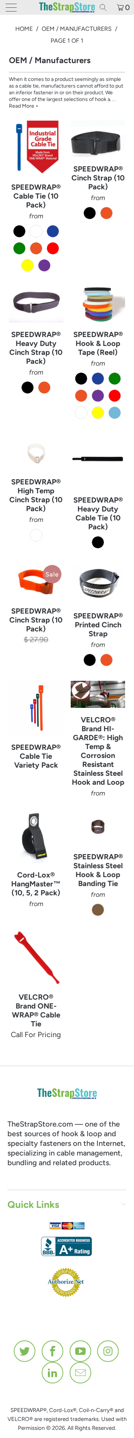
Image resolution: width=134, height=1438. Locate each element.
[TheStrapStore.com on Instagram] (108, 1351)
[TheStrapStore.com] (67, 7)
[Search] (105, 7)
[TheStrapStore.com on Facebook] (53, 1351)
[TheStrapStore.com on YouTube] (80, 1351)
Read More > (24, 106)
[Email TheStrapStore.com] (80, 1372)
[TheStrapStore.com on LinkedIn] (53, 1372)
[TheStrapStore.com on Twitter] (25, 1351)
